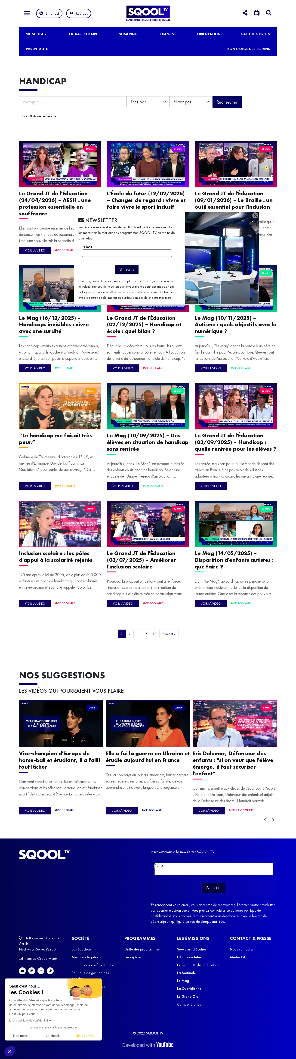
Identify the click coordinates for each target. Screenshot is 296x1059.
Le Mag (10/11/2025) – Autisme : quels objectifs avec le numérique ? (235, 324)
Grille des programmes (142, 949)
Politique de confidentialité (92, 965)
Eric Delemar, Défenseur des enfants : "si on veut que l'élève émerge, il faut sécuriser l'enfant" (233, 763)
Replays (82, 13)
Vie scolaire (37, 33)
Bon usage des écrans (248, 48)
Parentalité (37, 48)
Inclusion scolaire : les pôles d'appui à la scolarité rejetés (55, 556)
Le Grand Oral (188, 996)
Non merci (20, 1035)
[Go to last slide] (265, 820)
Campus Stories (189, 1004)
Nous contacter (241, 949)
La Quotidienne (189, 988)
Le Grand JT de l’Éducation (198, 965)
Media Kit (237, 957)
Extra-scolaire (83, 33)
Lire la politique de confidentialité (30, 1020)
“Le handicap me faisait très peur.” (55, 439)
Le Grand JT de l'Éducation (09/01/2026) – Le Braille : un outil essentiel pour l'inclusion (234, 200)
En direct (52, 13)
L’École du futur (189, 957)
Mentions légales (85, 957)
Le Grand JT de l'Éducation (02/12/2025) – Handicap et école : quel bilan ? (144, 324)
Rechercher (227, 102)
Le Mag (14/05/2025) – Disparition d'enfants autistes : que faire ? (234, 560)
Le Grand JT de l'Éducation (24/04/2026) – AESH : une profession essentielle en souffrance (55, 203)
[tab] (245, 13)
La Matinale (186, 972)
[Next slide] (273, 820)
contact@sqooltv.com (41, 958)
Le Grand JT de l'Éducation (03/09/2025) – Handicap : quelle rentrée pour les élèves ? (235, 442)
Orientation (209, 33)
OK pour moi (86, 1035)
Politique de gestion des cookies (90, 975)
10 (155, 633)
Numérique (128, 33)
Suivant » (169, 633)
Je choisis (53, 1035)
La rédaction (81, 949)
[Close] (255, 215)
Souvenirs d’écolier (191, 949)
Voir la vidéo (35, 250)
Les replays (133, 957)
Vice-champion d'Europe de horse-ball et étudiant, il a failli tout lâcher (59, 760)
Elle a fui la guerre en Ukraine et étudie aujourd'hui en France (148, 757)
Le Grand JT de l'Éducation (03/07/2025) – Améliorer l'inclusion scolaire (141, 560)
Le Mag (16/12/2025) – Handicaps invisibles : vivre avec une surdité (54, 324)
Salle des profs (255, 33)
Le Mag (183, 980)
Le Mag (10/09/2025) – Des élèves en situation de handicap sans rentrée (147, 442)
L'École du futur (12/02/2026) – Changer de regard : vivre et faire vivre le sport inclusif (146, 200)
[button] (9, 1051)
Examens (168, 33)
